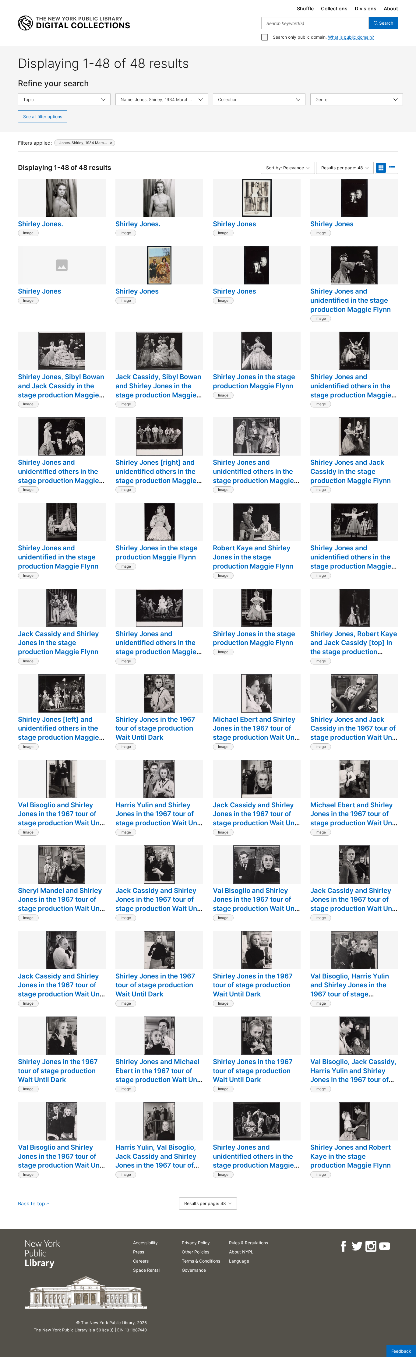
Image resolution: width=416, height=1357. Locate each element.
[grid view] (381, 168)
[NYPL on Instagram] (370, 1246)
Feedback (401, 1351)
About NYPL (241, 1251)
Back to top (31, 1203)
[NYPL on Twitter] (357, 1246)
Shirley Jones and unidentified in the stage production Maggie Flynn (350, 300)
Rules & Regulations (248, 1242)
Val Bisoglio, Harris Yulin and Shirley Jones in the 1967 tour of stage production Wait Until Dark (352, 989)
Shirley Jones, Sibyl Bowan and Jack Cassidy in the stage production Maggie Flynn (61, 390)
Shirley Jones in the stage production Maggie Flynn (254, 381)
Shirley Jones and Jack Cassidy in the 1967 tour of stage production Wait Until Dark (354, 732)
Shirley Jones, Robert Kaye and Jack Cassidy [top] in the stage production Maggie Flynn (353, 647)
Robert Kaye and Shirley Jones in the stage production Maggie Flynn (253, 557)
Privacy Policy (196, 1242)
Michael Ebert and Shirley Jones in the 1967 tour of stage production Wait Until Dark (257, 732)
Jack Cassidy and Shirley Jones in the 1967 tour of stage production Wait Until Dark (257, 818)
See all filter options (42, 116)
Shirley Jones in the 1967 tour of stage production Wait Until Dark (155, 728)
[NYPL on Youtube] (384, 1246)
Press (138, 1251)
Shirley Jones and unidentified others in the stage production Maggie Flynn (350, 390)
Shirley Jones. (40, 224)
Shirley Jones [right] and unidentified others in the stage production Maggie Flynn (155, 475)
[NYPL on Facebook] (343, 1246)
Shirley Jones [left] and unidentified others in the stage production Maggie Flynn (58, 732)
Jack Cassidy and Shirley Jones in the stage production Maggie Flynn (58, 643)
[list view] (392, 168)
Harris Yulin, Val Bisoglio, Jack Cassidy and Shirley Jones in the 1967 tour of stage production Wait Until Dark (159, 1165)
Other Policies (195, 1251)
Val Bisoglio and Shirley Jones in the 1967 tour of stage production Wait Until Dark (62, 818)
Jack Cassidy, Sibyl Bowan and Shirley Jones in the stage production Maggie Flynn (158, 390)
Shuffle (305, 8)
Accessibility (145, 1242)
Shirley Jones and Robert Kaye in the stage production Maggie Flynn (350, 1156)
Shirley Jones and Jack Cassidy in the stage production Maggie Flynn (350, 471)
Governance (194, 1270)
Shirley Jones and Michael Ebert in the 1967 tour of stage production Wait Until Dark (159, 1075)
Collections (334, 8)
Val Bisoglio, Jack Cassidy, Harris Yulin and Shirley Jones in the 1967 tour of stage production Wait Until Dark (354, 1080)
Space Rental (146, 1270)
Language (239, 1261)
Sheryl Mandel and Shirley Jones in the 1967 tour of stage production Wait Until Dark (62, 904)
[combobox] (315, 23)
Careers (141, 1261)
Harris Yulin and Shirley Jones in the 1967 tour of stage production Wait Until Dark (159, 818)
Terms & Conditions (201, 1261)
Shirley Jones (234, 224)
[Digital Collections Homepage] (74, 23)
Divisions (365, 8)
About (391, 8)
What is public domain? (351, 37)
